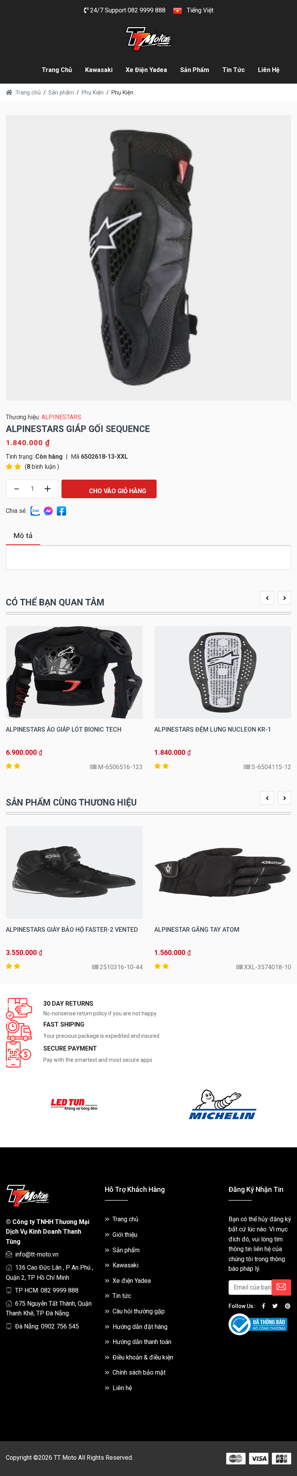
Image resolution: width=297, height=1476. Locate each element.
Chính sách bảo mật (139, 1372)
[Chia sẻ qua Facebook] (61, 510)
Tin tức (233, 70)
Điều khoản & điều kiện (143, 1357)
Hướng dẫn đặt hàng (140, 1326)
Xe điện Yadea (146, 70)
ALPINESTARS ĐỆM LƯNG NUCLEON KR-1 (212, 729)
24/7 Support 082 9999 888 (127, 10)
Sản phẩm (194, 70)
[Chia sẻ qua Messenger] (48, 510)
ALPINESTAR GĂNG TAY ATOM (196, 929)
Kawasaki (99, 70)
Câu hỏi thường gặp (139, 1311)
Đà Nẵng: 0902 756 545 (47, 1326)
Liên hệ (269, 70)
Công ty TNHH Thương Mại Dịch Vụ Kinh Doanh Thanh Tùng (47, 1231)
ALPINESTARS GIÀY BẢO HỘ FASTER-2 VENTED (72, 929)
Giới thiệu (125, 1234)
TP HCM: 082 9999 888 (47, 1290)
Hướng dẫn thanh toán (142, 1342)
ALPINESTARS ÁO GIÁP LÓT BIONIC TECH (63, 729)
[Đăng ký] (281, 1287)
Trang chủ (57, 70)
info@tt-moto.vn (36, 1254)
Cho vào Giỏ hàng (116, 491)
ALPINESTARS (61, 417)
